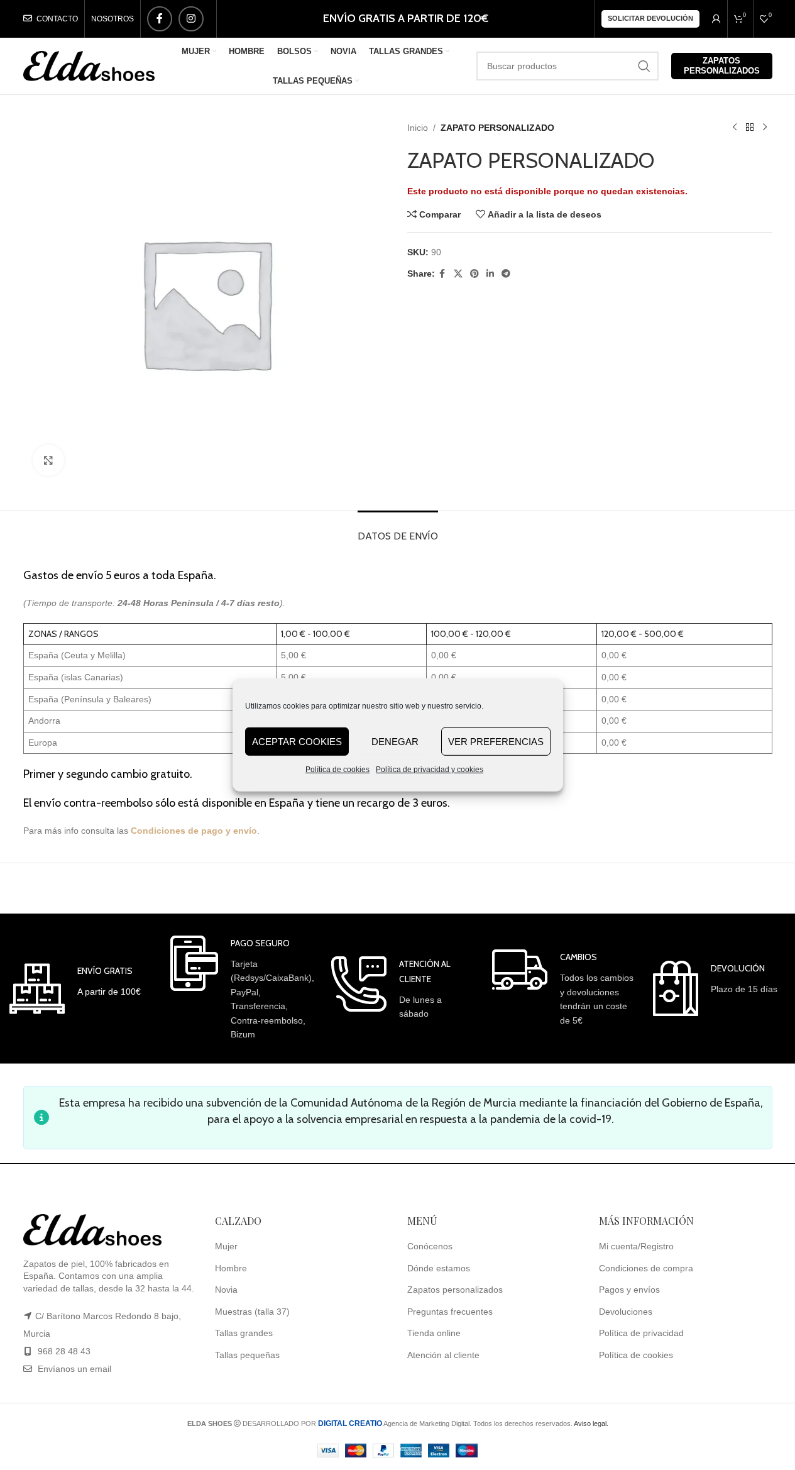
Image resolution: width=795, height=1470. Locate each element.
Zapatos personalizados (722, 65)
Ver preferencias (496, 741)
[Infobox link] (75, 988)
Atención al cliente (443, 1355)
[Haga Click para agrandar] (48, 460)
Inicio (417, 128)
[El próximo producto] (764, 127)
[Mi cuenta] (716, 18)
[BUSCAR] (644, 66)
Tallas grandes (244, 1333)
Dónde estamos (438, 1268)
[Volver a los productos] (749, 127)
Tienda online (434, 1333)
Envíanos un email (73, 1369)
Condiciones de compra (646, 1268)
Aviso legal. (591, 1423)
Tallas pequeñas (247, 1355)
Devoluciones (625, 1312)
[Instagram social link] (191, 18)
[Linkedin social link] (490, 273)
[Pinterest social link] (474, 273)
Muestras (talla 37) (252, 1312)
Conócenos (429, 1246)
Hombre (231, 1268)
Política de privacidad (641, 1333)
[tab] (398, 530)
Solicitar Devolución (650, 18)
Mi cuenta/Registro (636, 1246)
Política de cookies (337, 769)
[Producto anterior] (734, 127)
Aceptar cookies (297, 741)
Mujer (226, 1246)
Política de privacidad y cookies (429, 769)
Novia (226, 1290)
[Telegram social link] (506, 273)
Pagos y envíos (629, 1290)
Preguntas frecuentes (450, 1312)
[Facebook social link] (159, 18)
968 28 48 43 (64, 1351)
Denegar (395, 741)
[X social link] (458, 273)
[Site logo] (89, 65)
